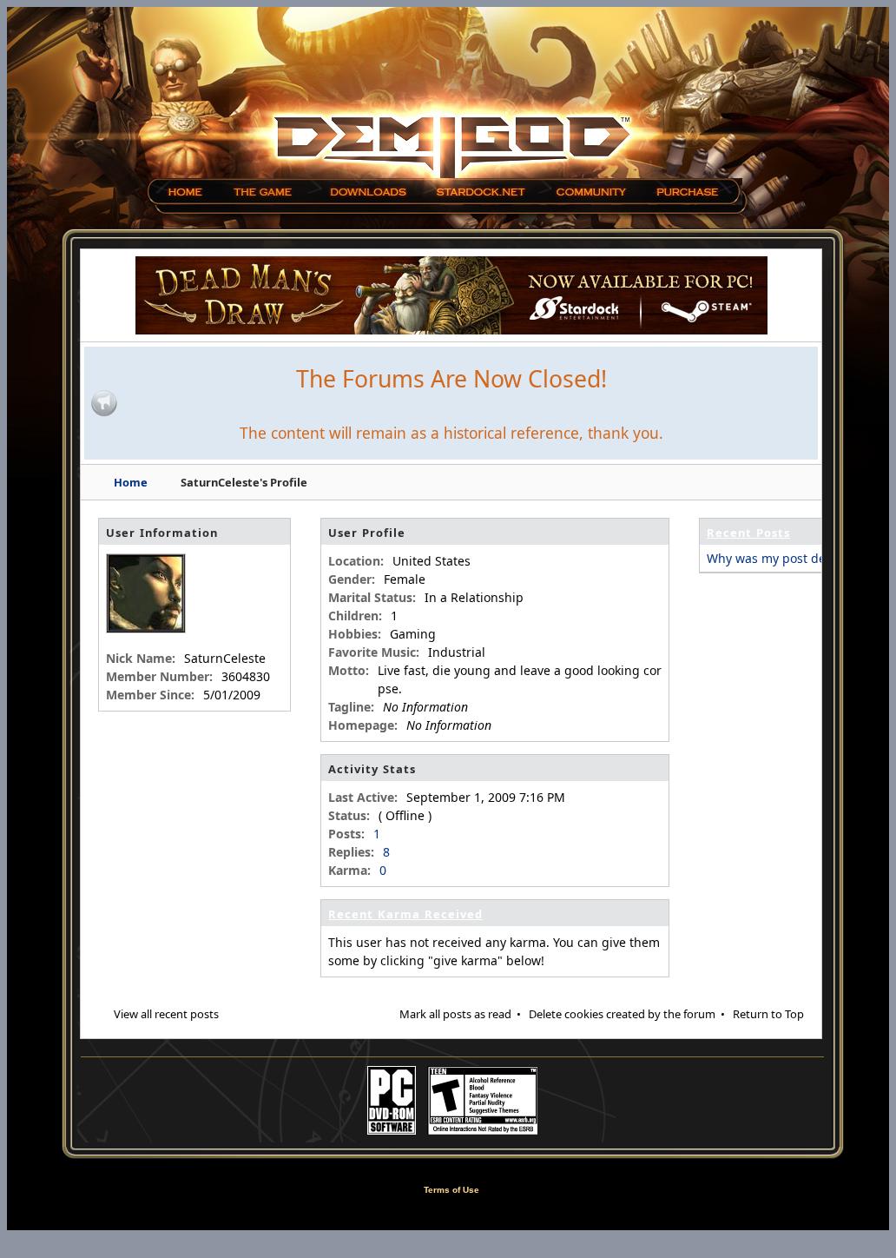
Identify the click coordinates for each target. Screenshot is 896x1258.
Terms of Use (451, 1190)
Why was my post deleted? (783, 558)
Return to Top (768, 1014)
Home (131, 482)
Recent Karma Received (405, 914)
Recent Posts (748, 532)
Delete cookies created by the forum (622, 1014)
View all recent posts (166, 1014)
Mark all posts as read (455, 1014)
